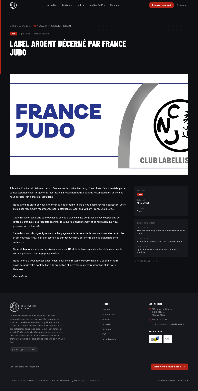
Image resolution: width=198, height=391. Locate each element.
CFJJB (179, 380)
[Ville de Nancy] (168, 339)
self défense (55, 329)
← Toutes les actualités (146, 261)
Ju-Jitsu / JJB (96, 5)
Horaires (114, 5)
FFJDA (166, 380)
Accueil (13, 26)
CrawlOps (80, 380)
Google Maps (158, 315)
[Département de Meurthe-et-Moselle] (155, 339)
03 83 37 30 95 (159, 319)
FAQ (104, 334)
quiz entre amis (92, 380)
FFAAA (172, 380)
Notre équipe (108, 314)
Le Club (66, 5)
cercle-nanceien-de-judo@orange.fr (168, 324)
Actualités (52, 5)
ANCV (185, 380)
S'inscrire (182, 5)
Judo (79, 5)
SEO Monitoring (66, 380)
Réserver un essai (161, 5)
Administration (109, 339)
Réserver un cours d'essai (167, 366)
